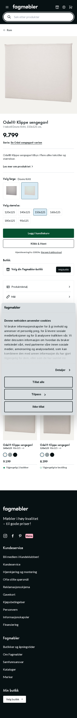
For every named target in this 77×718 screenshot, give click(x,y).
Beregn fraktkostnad (51, 252)
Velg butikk (63, 269)
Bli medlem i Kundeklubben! (21, 557)
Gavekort (9, 594)
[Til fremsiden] (33, 7)
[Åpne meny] (7, 7)
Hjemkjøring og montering (20, 572)
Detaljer (60, 370)
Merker (8, 677)
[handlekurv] (64, 7)
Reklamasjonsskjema (16, 587)
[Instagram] (5, 536)
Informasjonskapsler (16, 617)
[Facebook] (12, 536)
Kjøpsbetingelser (14, 602)
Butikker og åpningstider (19, 647)
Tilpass (36, 394)
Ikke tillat (38, 406)
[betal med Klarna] (29, 536)
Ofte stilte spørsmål (16, 579)
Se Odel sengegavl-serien (26, 142)
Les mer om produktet (17, 166)
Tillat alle (38, 382)
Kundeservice (11, 564)
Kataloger (9, 669)
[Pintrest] (20, 536)
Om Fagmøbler (13, 654)
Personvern (10, 609)
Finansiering (11, 624)
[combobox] (38, 17)
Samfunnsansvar (13, 662)
